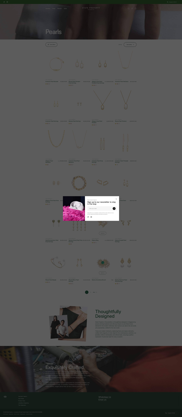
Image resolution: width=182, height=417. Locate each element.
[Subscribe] (114, 208)
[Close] (116, 199)
